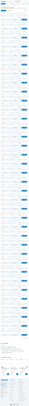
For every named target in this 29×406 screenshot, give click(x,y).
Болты (11, 392)
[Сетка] (27, 10)
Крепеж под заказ (21, 386)
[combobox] (11, 1)
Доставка (20, 380)
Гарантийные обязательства (23, 399)
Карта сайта (20, 388)
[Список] (25, 10)
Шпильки (11, 399)
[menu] (7, 3)
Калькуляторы (21, 391)
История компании (12, 380)
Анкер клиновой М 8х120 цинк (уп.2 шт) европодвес (5, 369)
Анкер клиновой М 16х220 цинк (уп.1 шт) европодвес (14, 369)
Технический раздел (21, 392)
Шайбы (11, 398)
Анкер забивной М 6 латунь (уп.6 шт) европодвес (23, 369)
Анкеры (11, 391)
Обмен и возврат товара (22, 398)
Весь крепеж (12, 400)
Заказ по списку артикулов (22, 387)
